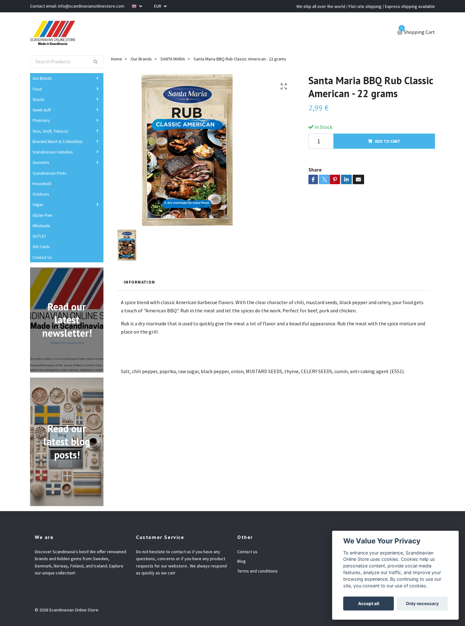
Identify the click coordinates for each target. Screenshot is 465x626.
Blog (241, 561)
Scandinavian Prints (49, 173)
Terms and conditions (257, 571)
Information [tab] (139, 282)
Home (116, 59)
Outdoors (41, 194)
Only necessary (422, 603)
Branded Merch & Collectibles (57, 141)
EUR (158, 6)
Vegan (38, 204)
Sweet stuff (42, 109)
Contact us (247, 551)
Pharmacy (41, 120)
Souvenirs (41, 162)
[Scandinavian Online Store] (53, 32)
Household (42, 183)
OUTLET (39, 236)
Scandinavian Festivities (53, 151)
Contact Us (42, 257)
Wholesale (41, 225)
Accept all (368, 603)
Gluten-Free (42, 215)
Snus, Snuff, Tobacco (50, 131)
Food (37, 88)
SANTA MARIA (172, 59)
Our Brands (42, 78)
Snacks (38, 99)
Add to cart (387, 141)
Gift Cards (41, 246)
